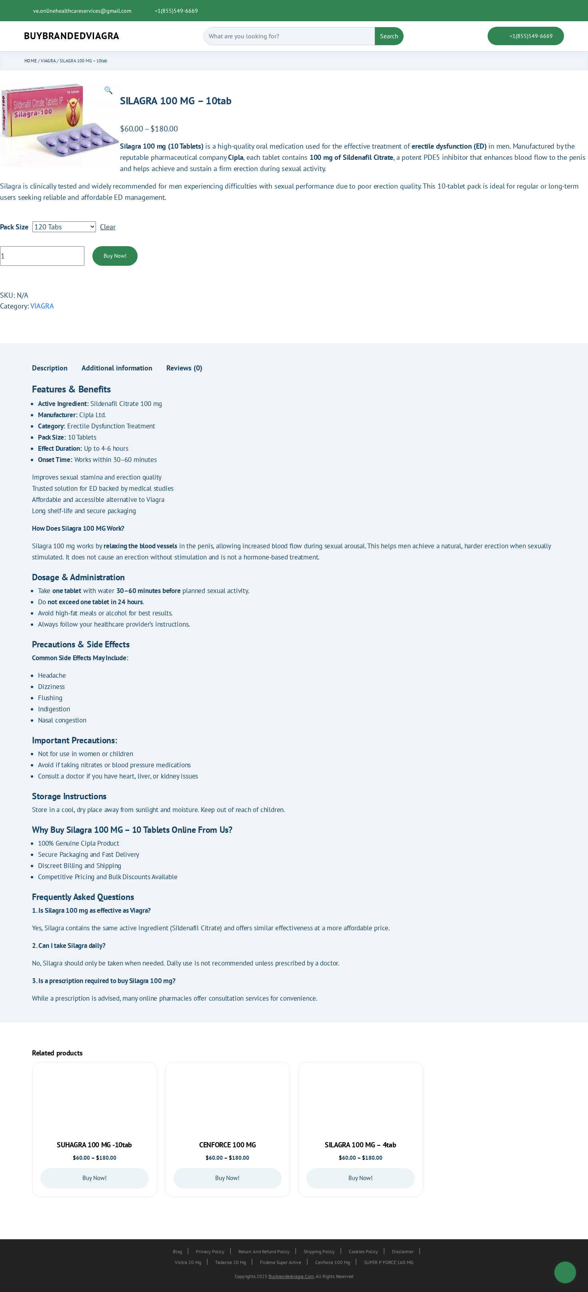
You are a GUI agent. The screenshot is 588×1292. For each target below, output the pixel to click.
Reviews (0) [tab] (184, 367)
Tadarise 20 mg (230, 1262)
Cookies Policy (363, 1251)
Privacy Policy (210, 1251)
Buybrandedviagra (72, 36)
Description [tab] (50, 367)
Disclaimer (403, 1251)
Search (389, 36)
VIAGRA (48, 61)
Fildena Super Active (280, 1262)
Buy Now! (115, 255)
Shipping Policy (319, 1251)
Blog (177, 1251)
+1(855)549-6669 (175, 10)
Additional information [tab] (117, 367)
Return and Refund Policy (264, 1251)
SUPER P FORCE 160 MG (388, 1262)
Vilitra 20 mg (188, 1262)
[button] (108, 90)
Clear (108, 226)
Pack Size (14, 226)
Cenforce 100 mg (332, 1262)
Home (30, 61)
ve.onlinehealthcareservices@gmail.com (82, 10)
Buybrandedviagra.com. (291, 1276)
